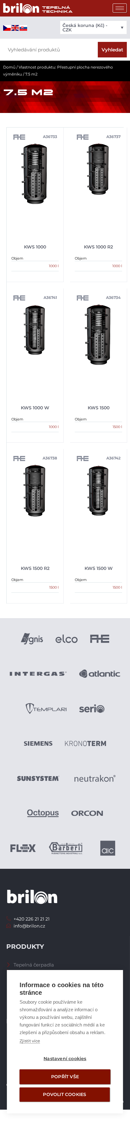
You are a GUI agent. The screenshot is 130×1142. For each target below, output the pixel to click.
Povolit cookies (64, 1094)
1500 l (117, 427)
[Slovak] (24, 27)
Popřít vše (65, 1076)
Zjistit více (30, 1040)
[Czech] (7, 27)
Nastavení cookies (65, 1058)
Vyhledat (112, 50)
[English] (15, 27)
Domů (9, 67)
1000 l (54, 266)
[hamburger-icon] (120, 8)
